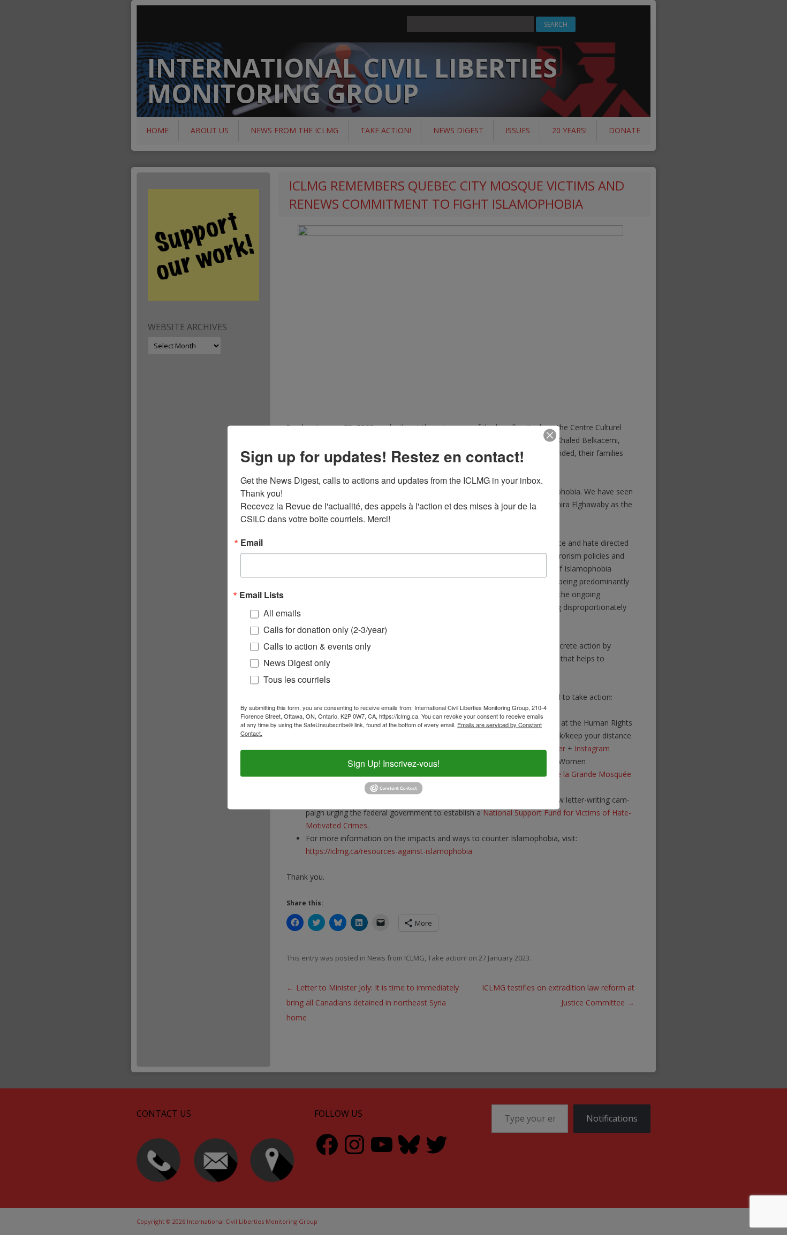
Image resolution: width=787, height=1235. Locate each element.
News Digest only (296, 662)
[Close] (549, 435)
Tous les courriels (296, 679)
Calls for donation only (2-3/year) (325, 629)
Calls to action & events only (317, 646)
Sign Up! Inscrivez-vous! (393, 763)
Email (251, 542)
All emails (282, 613)
